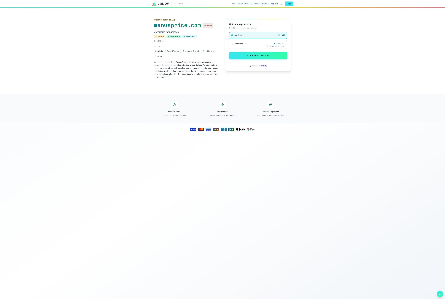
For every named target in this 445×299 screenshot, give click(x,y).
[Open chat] (440, 294)
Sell (276, 4)
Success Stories (243, 4)
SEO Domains (255, 4)
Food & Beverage (209, 51)
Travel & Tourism (173, 51)
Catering (158, 56)
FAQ (233, 4)
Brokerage (265, 4)
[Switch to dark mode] (281, 4)
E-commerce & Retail (191, 51)
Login (289, 4)
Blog (272, 4)
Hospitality (159, 51)
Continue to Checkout (258, 55)
